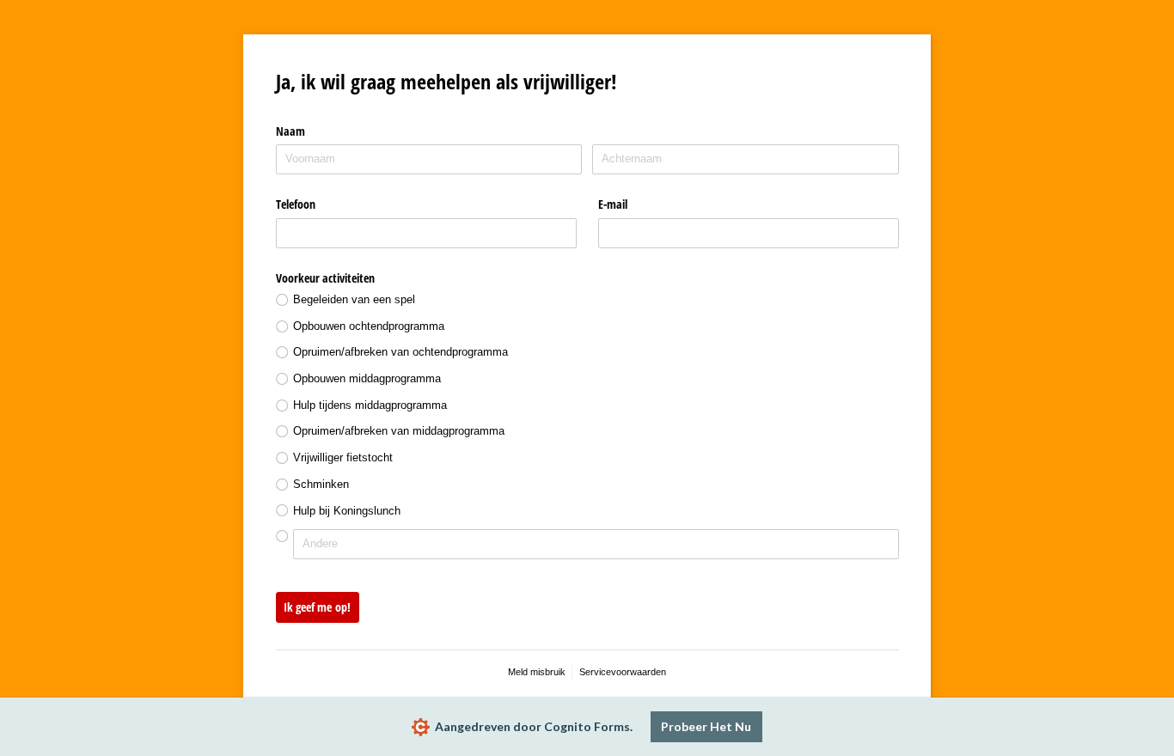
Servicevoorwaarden (622, 672)
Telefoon (295, 204)
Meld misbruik (537, 672)
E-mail (612, 204)
